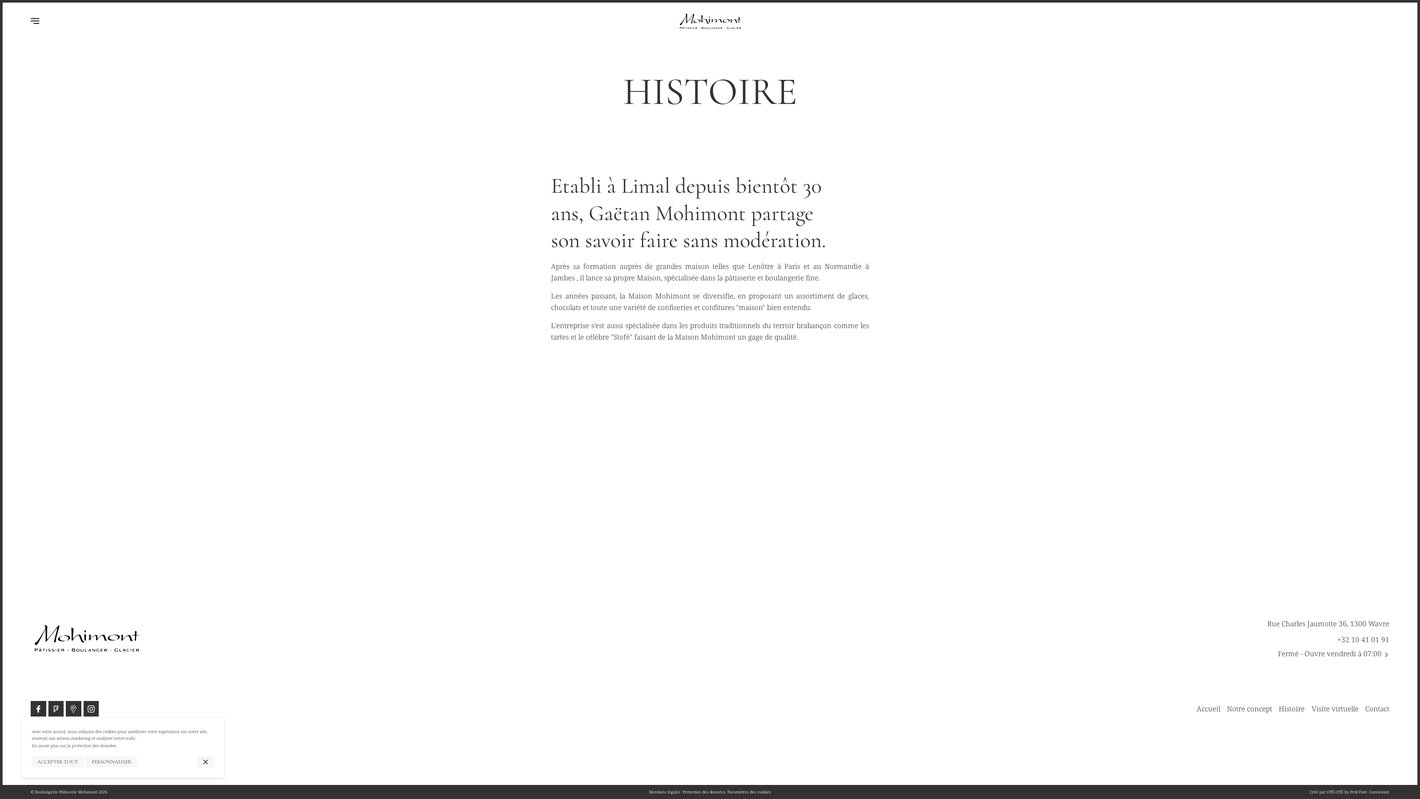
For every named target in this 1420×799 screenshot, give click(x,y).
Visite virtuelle (1335, 709)
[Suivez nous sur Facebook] (38, 708)
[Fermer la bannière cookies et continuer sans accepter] (205, 761)
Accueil (1208, 709)
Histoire (1292, 709)
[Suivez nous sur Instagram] (91, 708)
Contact (1377, 709)
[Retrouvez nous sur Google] (73, 708)
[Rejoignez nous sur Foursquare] (56, 708)
